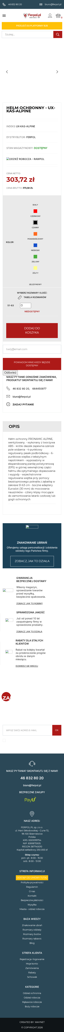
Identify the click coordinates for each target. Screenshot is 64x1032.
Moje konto (32, 963)
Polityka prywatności (32, 882)
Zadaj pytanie (23, 404)
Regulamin (32, 887)
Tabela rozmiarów (35, 297)
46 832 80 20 (32, 778)
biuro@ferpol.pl (22, 396)
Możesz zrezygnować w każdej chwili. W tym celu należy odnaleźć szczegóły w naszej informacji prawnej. (34, 741)
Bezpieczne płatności (32, 900)
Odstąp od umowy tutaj (32, 877)
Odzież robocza (32, 997)
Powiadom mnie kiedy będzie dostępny (32, 364)
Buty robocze (32, 1006)
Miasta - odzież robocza (32, 909)
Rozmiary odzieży (32, 929)
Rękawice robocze (32, 1002)
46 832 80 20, (21, 388)
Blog (32, 943)
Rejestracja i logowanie (32, 959)
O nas (32, 891)
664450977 (39, 388)
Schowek (32, 977)
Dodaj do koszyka (32, 330)
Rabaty (32, 972)
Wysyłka (32, 904)
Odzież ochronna (32, 993)
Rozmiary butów (32, 934)
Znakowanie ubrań (32, 925)
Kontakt (32, 895)
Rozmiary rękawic (32, 938)
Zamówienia (32, 968)
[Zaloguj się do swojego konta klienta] (50, 16)
